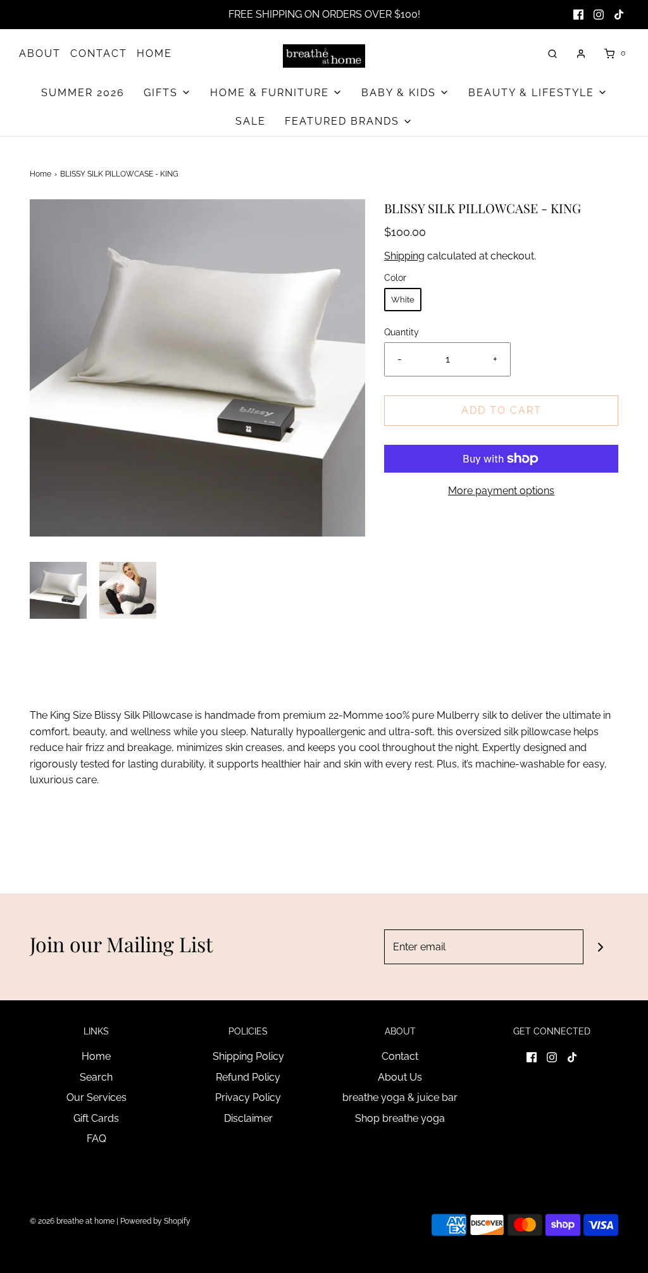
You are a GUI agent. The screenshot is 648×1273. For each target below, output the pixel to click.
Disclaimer (248, 1118)
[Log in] (581, 54)
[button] (58, 590)
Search (96, 1077)
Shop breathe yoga (400, 1118)
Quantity (401, 331)
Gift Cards (96, 1118)
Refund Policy (248, 1077)
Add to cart (501, 410)
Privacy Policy (248, 1097)
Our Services (96, 1097)
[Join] (600, 946)
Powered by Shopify (155, 1221)
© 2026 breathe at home (73, 1221)
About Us (400, 1077)
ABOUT (40, 53)
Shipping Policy (248, 1056)
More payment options (501, 491)
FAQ (96, 1139)
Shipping (404, 256)
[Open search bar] (552, 53)
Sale (250, 121)
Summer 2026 (83, 93)
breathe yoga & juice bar (400, 1097)
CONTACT (98, 53)
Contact (400, 1056)
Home (40, 174)
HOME (154, 53)
